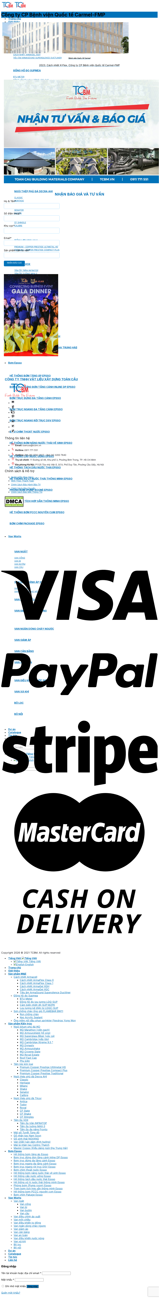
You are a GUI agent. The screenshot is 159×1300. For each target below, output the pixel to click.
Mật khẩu (7, 1279)
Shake (23, 1088)
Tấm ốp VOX (21, 1120)
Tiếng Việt (15, 958)
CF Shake (25, 1113)
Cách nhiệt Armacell (25, 976)
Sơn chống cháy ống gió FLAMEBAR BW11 (38, 1011)
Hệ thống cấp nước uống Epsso (32, 1176)
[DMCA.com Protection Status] (14, 506)
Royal (23, 1107)
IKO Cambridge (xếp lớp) (34, 1039)
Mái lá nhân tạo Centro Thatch (31, 1144)
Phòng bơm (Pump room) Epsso (32, 1185)
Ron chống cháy (29, 1014)
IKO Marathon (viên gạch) (35, 1029)
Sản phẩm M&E (17, 973)
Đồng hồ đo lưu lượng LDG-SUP (39, 1001)
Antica (23, 1101)
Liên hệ (12, 1260)
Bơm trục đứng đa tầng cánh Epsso (35, 398)
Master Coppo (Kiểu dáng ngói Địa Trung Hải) (41, 1148)
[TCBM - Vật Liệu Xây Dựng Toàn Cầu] (14, 7)
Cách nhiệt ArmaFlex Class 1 (36, 983)
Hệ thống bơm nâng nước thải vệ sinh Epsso (40, 1172)
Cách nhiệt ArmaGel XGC (34, 989)
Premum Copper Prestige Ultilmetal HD (43, 1067)
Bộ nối (17, 1247)
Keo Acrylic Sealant (31, 1017)
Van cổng (25, 1204)
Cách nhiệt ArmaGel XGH (34, 986)
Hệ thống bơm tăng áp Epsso (30, 375)
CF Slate (25, 1110)
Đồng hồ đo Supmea (26, 995)
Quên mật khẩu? (10, 1292)
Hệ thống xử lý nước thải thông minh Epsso (41, 478)
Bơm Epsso (15, 362)
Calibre (24, 1095)
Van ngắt (19, 1200)
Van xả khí (20, 1241)
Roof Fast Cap (28, 1057)
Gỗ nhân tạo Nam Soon (27, 1135)
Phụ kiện (25, 1060)
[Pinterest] (13, 417)
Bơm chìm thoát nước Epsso (30, 431)
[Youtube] (13, 402)
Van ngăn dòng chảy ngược (30, 1225)
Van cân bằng (22, 1232)
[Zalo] (13, 412)
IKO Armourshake (30, 1048)
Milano (24, 1085)
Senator (24, 1092)
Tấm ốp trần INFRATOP (33, 1123)
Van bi (23, 1207)
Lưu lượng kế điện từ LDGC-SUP (39, 1008)
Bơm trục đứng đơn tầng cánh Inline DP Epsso (42, 386)
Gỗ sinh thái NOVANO (26, 1138)
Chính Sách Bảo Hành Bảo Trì (25, 484)
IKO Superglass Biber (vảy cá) (37, 1036)
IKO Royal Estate (29, 1054)
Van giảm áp (21, 1228)
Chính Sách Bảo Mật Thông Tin (26, 492)
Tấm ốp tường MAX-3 (32, 1126)
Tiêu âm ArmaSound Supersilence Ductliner (45, 992)
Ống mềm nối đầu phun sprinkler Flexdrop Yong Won (45, 1020)
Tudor (23, 1104)
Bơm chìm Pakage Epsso (28, 1194)
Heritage (25, 1082)
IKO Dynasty (27, 1045)
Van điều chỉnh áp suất (27, 1216)
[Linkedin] (13, 422)
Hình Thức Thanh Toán (22, 480)
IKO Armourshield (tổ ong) (35, 1032)
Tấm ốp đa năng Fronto (33, 1129)
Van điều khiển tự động (27, 1222)
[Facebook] (13, 407)
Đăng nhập (32, 1286)
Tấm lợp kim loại (23, 1064)
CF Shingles (27, 1116)
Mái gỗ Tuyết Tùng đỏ (26, 1132)
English (29, 964)
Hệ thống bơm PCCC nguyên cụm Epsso (37, 1191)
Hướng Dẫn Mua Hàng (22, 477)
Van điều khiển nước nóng (29, 1238)
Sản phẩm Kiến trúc (20, 1023)
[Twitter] (13, 427)
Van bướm (26, 1210)
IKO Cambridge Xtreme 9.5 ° (36, 1042)
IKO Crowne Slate (30, 1051)
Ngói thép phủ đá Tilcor (28, 1098)
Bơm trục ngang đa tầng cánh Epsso (36, 409)
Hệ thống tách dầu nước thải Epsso (35, 467)
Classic (24, 1079)
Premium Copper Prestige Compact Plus (43, 1070)
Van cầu (24, 1213)
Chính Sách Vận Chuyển (23, 488)
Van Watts (14, 1197)
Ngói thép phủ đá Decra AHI (33, 191)
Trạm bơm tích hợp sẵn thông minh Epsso (39, 501)
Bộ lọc (17, 1244)
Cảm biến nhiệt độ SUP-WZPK (37, 1004)
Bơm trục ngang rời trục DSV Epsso (35, 420)
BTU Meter (26, 998)
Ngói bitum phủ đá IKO (27, 1026)
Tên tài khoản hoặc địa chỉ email (21, 1273)
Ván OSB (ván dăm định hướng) (32, 1141)
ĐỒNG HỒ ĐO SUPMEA (27, 70)
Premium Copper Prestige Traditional (41, 1073)
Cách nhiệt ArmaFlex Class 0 (37, 980)
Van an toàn (21, 1235)
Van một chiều (22, 1219)
